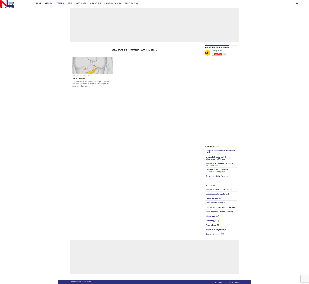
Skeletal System (213, 234)
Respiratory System (215, 229)
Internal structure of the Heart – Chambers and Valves (220, 158)
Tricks (60, 3)
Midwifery (210, 216)
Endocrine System (214, 203)
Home (38, 3)
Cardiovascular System (216, 194)
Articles (81, 3)
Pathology (210, 220)
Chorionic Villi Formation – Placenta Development (217, 170)
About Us (95, 3)
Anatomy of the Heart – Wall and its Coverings (220, 164)
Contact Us (131, 3)
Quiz (70, 3)
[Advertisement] (154, 25)
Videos (49, 3)
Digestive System (213, 198)
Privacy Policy (112, 3)
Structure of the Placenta (217, 176)
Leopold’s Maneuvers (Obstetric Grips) (220, 151)
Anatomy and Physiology (217, 189)
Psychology (211, 225)
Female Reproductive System (219, 207)
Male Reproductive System (218, 211)
